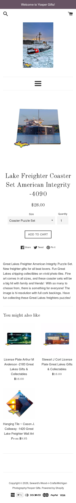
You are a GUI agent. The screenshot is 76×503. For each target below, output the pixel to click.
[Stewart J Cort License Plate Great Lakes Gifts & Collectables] (57, 339)
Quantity (62, 213)
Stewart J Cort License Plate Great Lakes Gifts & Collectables (57, 364)
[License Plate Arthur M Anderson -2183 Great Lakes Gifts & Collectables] (19, 339)
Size (31, 214)
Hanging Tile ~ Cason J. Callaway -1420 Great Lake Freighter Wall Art (19, 428)
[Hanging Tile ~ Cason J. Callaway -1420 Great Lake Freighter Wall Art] (19, 404)
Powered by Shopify (53, 487)
